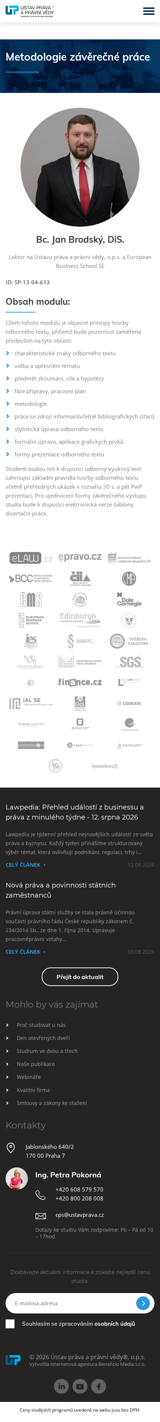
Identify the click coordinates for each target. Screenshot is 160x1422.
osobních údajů (115, 1323)
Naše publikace (36, 1063)
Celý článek (23, 864)
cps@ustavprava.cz (79, 1214)
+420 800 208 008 (79, 1198)
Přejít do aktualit (80, 976)
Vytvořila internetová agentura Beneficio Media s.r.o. (87, 1364)
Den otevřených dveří (43, 1037)
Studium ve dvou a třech (47, 1050)
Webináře (29, 1076)
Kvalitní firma (33, 1089)
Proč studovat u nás (41, 1024)
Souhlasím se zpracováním (78, 1323)
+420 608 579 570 (79, 1189)
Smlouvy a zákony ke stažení (52, 1102)
